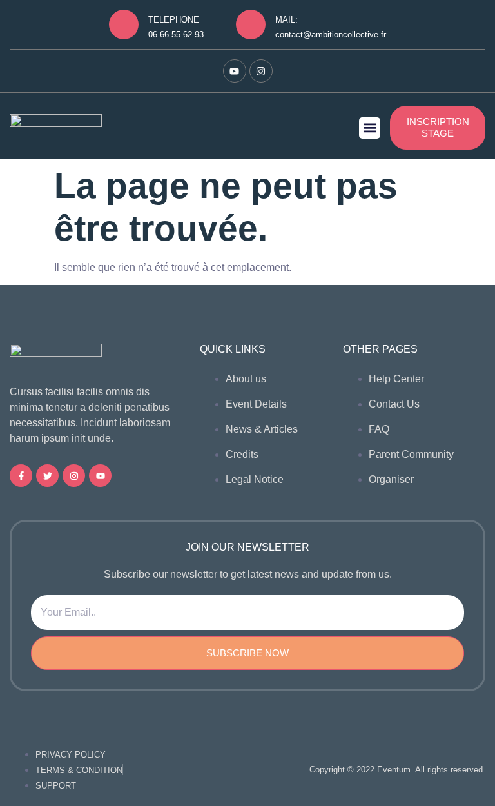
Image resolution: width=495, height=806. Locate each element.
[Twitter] (47, 475)
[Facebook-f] (21, 475)
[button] (369, 128)
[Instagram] (261, 71)
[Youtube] (234, 71)
